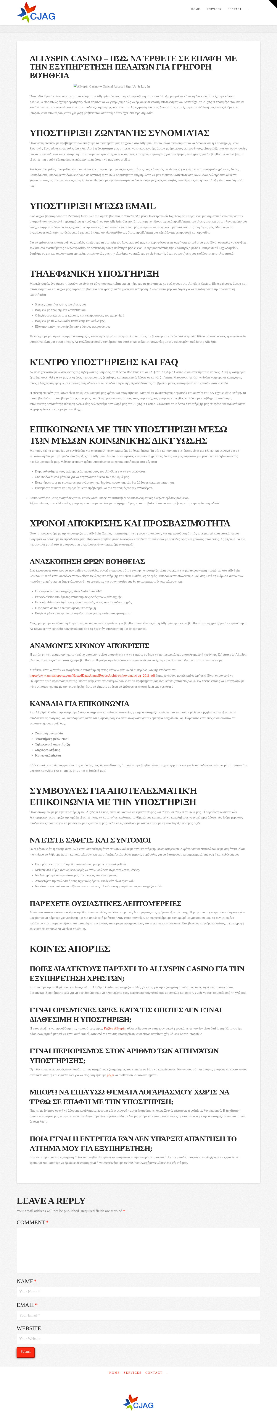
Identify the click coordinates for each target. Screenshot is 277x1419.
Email (27, 1305)
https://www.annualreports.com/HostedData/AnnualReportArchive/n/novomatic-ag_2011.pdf (92, 675)
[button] (273, 4)
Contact (154, 1372)
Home (114, 1372)
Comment (33, 1222)
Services (133, 1372)
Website (29, 1328)
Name (27, 1281)
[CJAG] (138, 1402)
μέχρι (110, 1075)
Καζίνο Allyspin (115, 1028)
